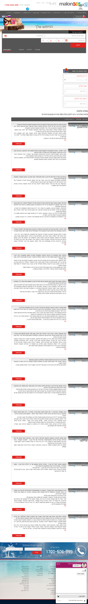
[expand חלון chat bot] (59, 564)
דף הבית (38, 3)
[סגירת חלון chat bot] (57, 564)
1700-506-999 (11, 5)
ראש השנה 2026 (52, 4)
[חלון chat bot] (71, 582)
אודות (43, 3)
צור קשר (54, 3)
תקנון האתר (48, 3)
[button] (3, 16)
